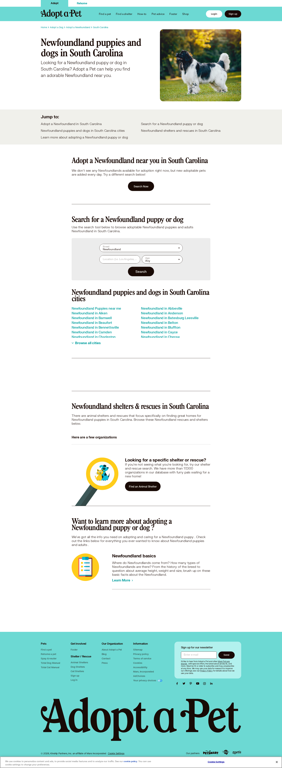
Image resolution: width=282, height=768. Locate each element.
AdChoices (139, 676)
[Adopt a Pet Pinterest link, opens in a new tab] (191, 683)
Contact (106, 658)
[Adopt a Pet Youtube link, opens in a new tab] (198, 683)
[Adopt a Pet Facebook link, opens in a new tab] (177, 683)
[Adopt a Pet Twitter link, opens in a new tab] (184, 683)
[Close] (276, 762)
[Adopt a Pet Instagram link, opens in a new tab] (205, 683)
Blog (104, 654)
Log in (74, 679)
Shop (185, 13)
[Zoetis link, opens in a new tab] (236, 752)
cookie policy (130, 761)
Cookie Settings (116, 753)
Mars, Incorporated (143, 671)
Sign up (233, 13)
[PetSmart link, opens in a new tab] (211, 752)
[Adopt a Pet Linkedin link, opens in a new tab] (211, 683)
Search (140, 271)
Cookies (137, 662)
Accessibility (140, 667)
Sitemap (137, 649)
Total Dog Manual (50, 662)
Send (226, 654)
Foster (173, 13)
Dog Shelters (78, 666)
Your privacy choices (145, 680)
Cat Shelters (77, 671)
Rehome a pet (48, 654)
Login (214, 13)
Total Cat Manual (50, 667)
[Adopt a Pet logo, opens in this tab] (141, 722)
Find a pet (46, 649)
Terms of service (142, 658)
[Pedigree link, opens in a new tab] (225, 752)
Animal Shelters (79, 662)
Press (105, 662)
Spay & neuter (48, 658)
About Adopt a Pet (112, 649)
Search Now (141, 186)
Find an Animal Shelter (143, 486)
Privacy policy (141, 654)
